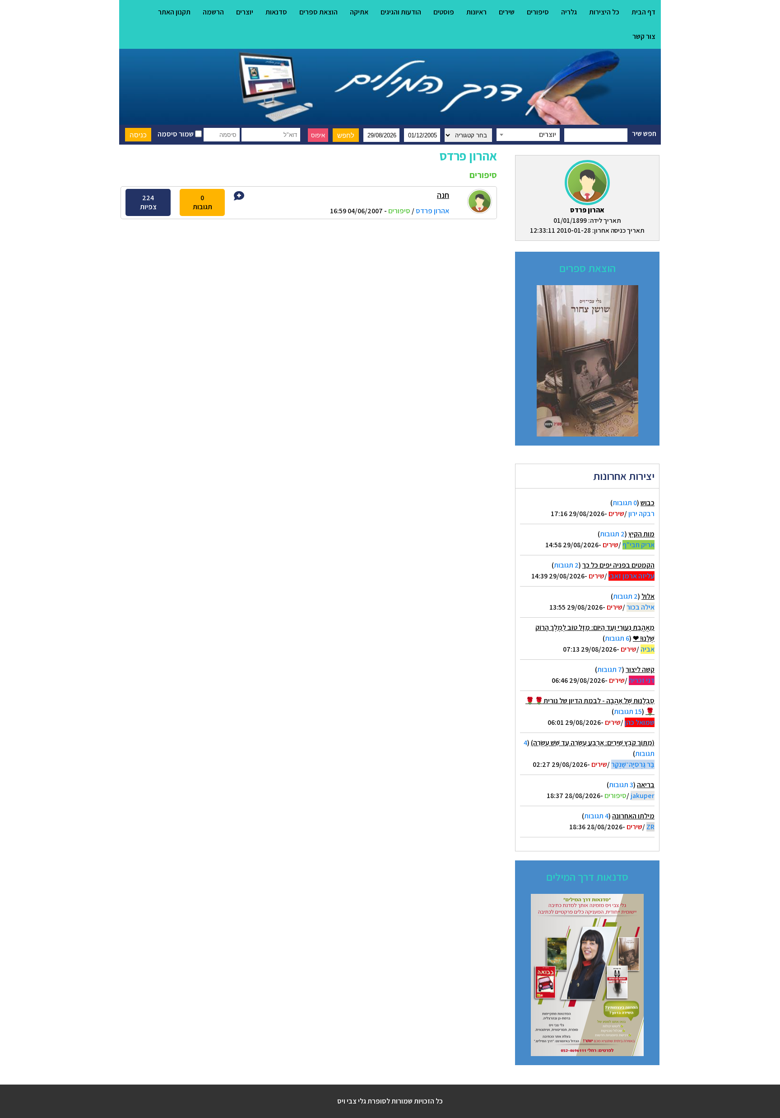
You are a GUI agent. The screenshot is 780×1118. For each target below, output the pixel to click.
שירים (507, 12)
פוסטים (443, 12)
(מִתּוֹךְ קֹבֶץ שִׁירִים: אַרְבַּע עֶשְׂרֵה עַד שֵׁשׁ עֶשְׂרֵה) (593, 742)
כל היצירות (604, 12)
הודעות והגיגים (401, 12)
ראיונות (476, 12)
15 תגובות (628, 711)
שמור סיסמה (176, 134)
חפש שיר (644, 133)
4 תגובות (596, 816)
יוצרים (244, 12)
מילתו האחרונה (633, 816)
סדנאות (276, 12)
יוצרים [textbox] (547, 134)
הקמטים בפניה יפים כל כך (618, 565)
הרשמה (213, 12)
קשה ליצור (640, 669)
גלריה (569, 12)
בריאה (646, 784)
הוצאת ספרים (318, 12)
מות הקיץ (641, 534)
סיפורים (538, 12)
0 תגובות (625, 502)
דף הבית (643, 12)
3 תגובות (621, 784)
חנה (443, 195)
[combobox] (528, 134)
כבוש (648, 502)
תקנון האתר (174, 12)
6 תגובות (617, 638)
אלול (648, 596)
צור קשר (643, 36)
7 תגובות (609, 669)
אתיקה (359, 12)
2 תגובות (612, 534)
